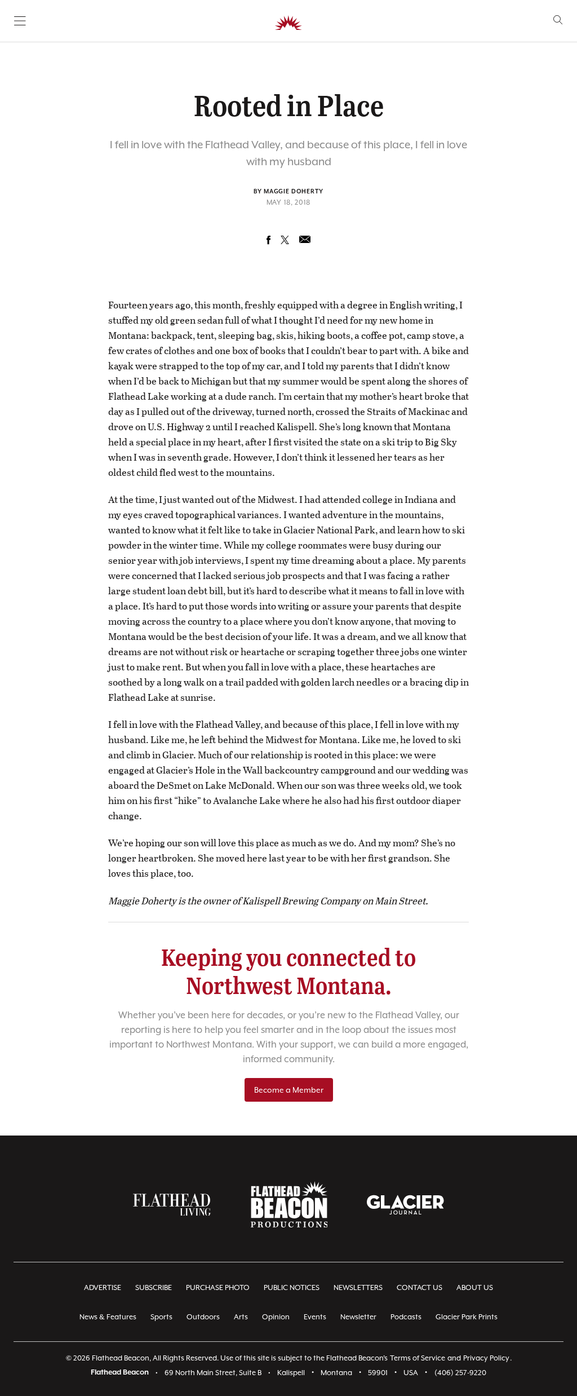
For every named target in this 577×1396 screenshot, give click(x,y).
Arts (241, 1317)
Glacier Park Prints (467, 1317)
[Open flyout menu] (20, 20)
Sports (161, 1317)
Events (315, 1317)
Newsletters (358, 1287)
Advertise (102, 1287)
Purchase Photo (218, 1287)
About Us (474, 1287)
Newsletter (358, 1317)
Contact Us (419, 1287)
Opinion (276, 1317)
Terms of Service (417, 1358)
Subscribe (153, 1287)
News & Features (107, 1317)
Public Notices (291, 1287)
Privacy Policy (486, 1358)
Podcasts (405, 1317)
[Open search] (558, 20)
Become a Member (288, 1089)
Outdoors (203, 1317)
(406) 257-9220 (460, 1372)
